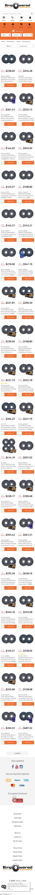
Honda (18, 41)
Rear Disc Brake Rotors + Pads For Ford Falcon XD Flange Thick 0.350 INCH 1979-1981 (17, 886)
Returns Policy (17, 856)
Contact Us (17, 837)
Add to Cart (10, 85)
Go (17, 38)
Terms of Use (17, 848)
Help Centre (17, 826)
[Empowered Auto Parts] (17, 5)
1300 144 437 (17, 881)
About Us (18, 833)
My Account (17, 814)
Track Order (17, 818)
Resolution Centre (17, 822)
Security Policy (17, 860)
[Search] (32, 13)
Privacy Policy (17, 852)
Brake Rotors (10, 41)
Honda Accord (26, 41)
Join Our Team (17, 841)
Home (3, 41)
